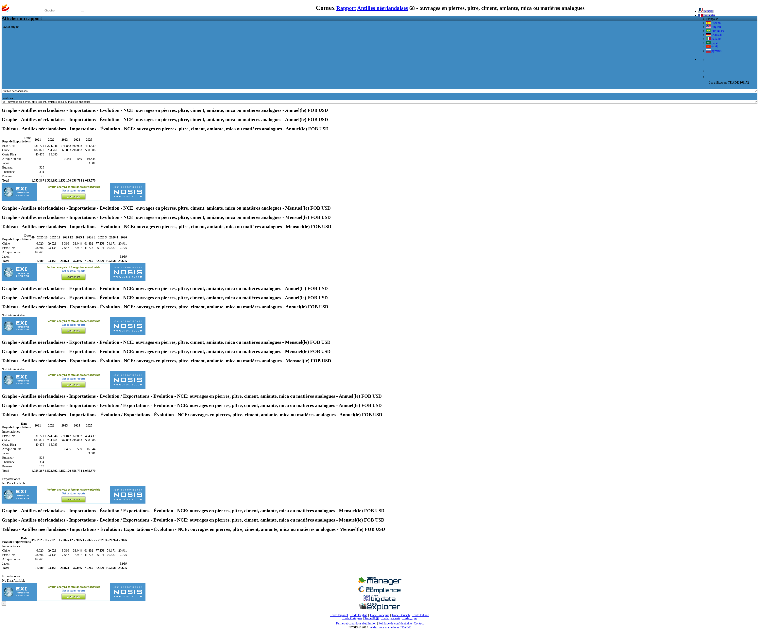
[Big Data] (379, 601)
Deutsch (716, 34)
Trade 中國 (371, 618)
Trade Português (352, 618)
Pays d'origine (10, 26)
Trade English (358, 615)
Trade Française (379, 615)
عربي (714, 42)
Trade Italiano (420, 615)
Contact (419, 623)
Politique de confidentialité (396, 623)
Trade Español (339, 615)
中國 (714, 46)
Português (717, 30)
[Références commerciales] (379, 584)
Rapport (346, 8)
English (716, 26)
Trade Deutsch (401, 615)
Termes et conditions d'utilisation (356, 623)
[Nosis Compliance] (379, 592)
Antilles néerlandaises (382, 8)
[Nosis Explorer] (379, 610)
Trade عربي (409, 618)
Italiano (716, 38)
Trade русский (390, 618)
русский (716, 51)
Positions (7, 98)
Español (716, 22)
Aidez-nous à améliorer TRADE (390, 627)
